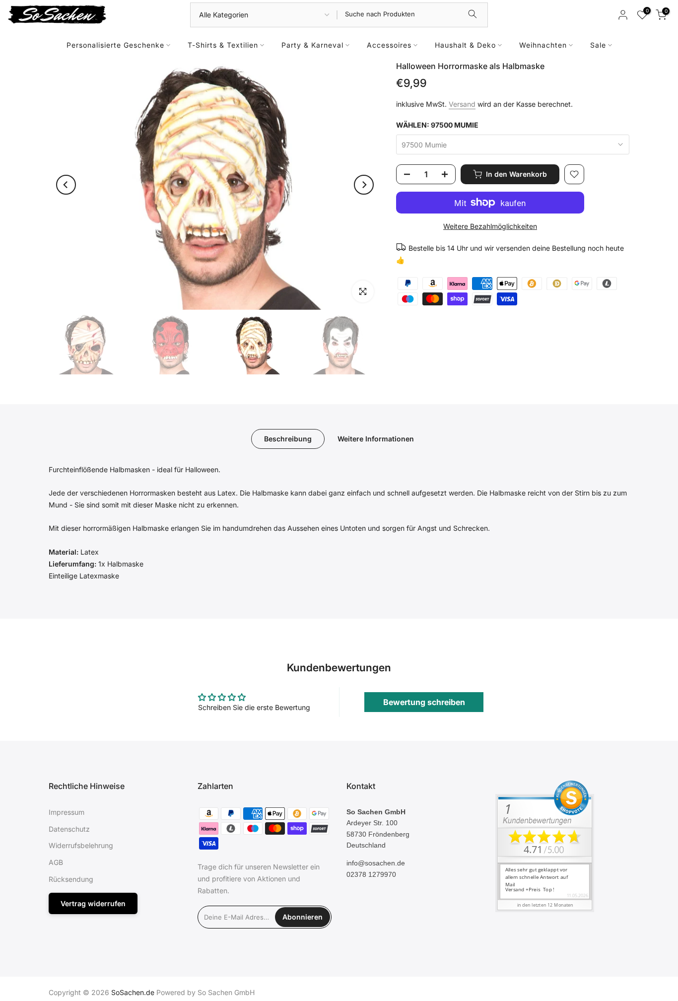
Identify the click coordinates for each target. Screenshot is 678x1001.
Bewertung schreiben (424, 702)
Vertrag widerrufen (93, 903)
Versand (462, 104)
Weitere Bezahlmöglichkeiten (490, 226)
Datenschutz (69, 829)
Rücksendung (71, 879)
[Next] (364, 185)
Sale (598, 45)
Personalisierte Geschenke (115, 45)
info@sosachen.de (375, 863)
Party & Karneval (312, 45)
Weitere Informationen (376, 438)
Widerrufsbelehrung (81, 845)
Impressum (66, 812)
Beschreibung (288, 438)
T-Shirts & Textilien (223, 45)
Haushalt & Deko (465, 45)
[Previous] (66, 185)
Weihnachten (543, 45)
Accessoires (389, 45)
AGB (56, 862)
